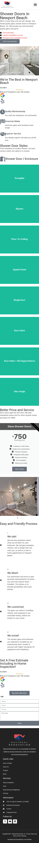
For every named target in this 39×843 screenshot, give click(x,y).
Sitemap (23, 836)
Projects (5, 770)
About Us (6, 767)
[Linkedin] (15, 821)
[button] (35, 4)
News (4, 774)
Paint (4, 786)
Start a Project (7, 763)
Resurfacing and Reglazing (11, 790)
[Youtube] (10, 821)
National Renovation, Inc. (19, 834)
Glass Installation (8, 782)
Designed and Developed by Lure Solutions (20, 839)
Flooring (5, 793)
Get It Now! (19, 469)
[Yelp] (5, 821)
